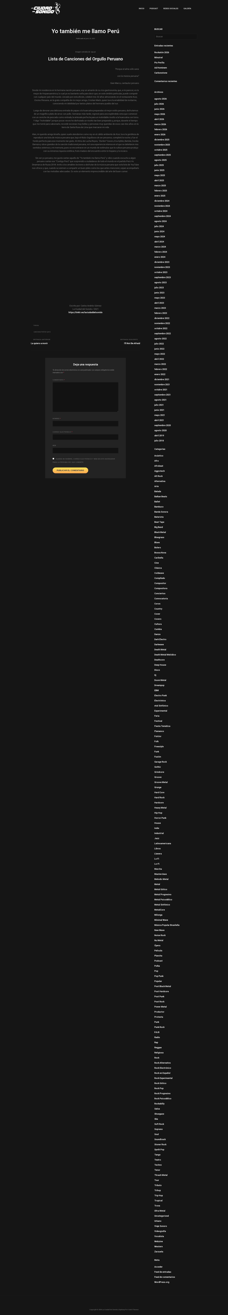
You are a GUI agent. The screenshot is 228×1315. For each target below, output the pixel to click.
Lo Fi (156, 858)
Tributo (158, 1185)
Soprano (158, 1129)
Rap (156, 1042)
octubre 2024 (160, 211)
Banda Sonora (161, 512)
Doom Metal (160, 680)
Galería (187, 8)
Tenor (157, 1170)
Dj (155, 675)
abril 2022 (159, 359)
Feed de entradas (162, 1272)
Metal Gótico (160, 889)
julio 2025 (159, 165)
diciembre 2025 (161, 139)
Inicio (141, 8)
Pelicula (158, 950)
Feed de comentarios (164, 1277)
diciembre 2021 (161, 379)
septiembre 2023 (162, 277)
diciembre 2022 (161, 318)
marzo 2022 (160, 364)
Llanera (158, 853)
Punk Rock (159, 1027)
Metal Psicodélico (163, 899)
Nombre (57, 418)
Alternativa (159, 481)
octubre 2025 (160, 150)
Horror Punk (160, 818)
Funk (156, 751)
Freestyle (159, 746)
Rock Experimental (163, 1078)
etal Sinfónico (161, 705)
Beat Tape (159, 522)
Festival (158, 721)
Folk (156, 741)
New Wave (159, 930)
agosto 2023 (160, 282)
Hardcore (159, 802)
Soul (156, 1134)
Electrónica (160, 700)
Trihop (157, 1190)
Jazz (156, 838)
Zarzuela (158, 1251)
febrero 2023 (160, 313)
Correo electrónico (62, 432)
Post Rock (159, 1001)
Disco (157, 670)
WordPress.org (161, 1282)
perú (48, 332)
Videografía (160, 1231)
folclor (44, 332)
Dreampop (159, 685)
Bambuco (159, 506)
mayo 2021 (159, 415)
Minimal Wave (161, 920)
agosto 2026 (160, 99)
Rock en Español (162, 1073)
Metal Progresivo (162, 894)
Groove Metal (161, 782)
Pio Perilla (159, 62)
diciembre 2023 (161, 262)
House (157, 823)
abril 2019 (159, 435)
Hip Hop (158, 813)
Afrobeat (158, 466)
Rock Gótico (160, 1083)
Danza (157, 634)
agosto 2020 (160, 430)
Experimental (160, 711)
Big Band (158, 527)
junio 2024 (159, 231)
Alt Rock (158, 476)
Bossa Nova (160, 552)
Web (54, 445)
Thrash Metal (161, 1175)
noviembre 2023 (162, 267)
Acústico (158, 455)
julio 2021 (159, 405)
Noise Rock (160, 935)
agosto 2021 (160, 400)
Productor (159, 1012)
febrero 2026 (160, 129)
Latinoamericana (162, 843)
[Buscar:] (175, 36)
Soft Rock (159, 1124)
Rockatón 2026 (161, 52)
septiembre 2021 (162, 394)
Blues (157, 542)
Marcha (158, 869)
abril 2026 (159, 119)
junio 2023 (159, 292)
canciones (37, 332)
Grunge (157, 787)
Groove (158, 777)
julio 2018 (159, 440)
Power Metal (160, 1006)
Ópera (157, 945)
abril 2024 (159, 241)
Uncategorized (161, 1216)
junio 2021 (159, 410)
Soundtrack (160, 1139)
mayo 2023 (159, 298)
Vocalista (159, 1236)
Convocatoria (161, 598)
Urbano (157, 1221)
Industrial (159, 833)
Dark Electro (160, 639)
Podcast (154, 8)
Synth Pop (159, 1149)
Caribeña (158, 557)
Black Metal (160, 532)
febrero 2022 (160, 369)
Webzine (158, 1241)
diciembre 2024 (161, 201)
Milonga (158, 915)
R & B (156, 1032)
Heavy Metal (160, 807)
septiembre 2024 (162, 216)
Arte (156, 486)
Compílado (159, 578)
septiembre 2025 (162, 155)
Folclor (36, 325)
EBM (156, 690)
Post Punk (159, 996)
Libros (157, 848)
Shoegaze (159, 1114)
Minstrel (158, 57)
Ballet (157, 501)
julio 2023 (159, 287)
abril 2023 (159, 303)
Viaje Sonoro (160, 1226)
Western (158, 1246)
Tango (157, 1154)
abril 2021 (159, 420)
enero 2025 (159, 195)
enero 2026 (159, 134)
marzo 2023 (160, 308)
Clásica (158, 568)
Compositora (160, 588)
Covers (157, 619)
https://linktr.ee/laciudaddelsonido (85, 312)
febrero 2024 (160, 252)
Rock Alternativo (162, 1063)
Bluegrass (159, 537)
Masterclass (160, 874)
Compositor (160, 583)
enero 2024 (159, 257)
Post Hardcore (161, 991)
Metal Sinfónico (162, 904)
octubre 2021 (160, 389)
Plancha (158, 955)
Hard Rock (159, 797)
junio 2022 (159, 349)
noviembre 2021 (162, 384)
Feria (156, 716)
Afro (156, 461)
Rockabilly (159, 1103)
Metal (157, 884)
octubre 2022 (160, 328)
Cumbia (158, 629)
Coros (157, 603)
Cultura (158, 624)
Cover (157, 614)
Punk (156, 1022)
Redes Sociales (170, 8)
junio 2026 (159, 109)
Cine (156, 563)
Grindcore (159, 772)
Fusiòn (157, 756)
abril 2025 (159, 180)
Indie (156, 828)
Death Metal (160, 649)
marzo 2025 (160, 185)
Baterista (159, 517)
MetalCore (159, 910)
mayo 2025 (159, 175)
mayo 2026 (159, 114)
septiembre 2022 (162, 333)
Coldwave (159, 573)
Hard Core (159, 792)
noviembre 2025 (162, 144)
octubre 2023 (160, 272)
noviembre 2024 (162, 206)
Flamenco (159, 731)
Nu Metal (158, 940)
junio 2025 (159, 170)
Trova (157, 1205)
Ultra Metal (159, 1211)
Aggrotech (159, 471)
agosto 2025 (160, 160)
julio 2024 (159, 226)
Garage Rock (160, 762)
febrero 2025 (160, 190)
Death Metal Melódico (165, 654)
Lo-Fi (156, 864)
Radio (157, 1037)
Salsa (157, 1108)
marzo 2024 (160, 246)
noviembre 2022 (162, 323)
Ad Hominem (160, 67)
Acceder (158, 1267)
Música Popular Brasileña (166, 925)
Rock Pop (159, 1088)
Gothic (157, 767)
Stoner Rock (160, 1144)
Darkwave (159, 644)
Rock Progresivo (162, 1093)
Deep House (160, 665)
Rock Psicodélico (162, 1098)
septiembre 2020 (162, 425)
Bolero (157, 547)
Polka (157, 966)
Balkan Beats (160, 496)
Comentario (59, 380)
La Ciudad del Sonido (110, 1309)
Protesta (158, 1017)
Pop (156, 971)
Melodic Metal (161, 879)
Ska (156, 1119)
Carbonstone (160, 73)
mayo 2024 (159, 236)
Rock (156, 1057)
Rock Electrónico (162, 1068)
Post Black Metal (162, 986)
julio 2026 (159, 104)
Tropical (158, 1200)
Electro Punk (160, 695)
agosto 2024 (160, 221)
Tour (156, 1180)
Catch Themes (133, 1309)
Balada (157, 491)
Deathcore (159, 660)
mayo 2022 (159, 354)
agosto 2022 (160, 338)
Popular (158, 981)
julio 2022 (159, 343)
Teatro (157, 1160)
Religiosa (159, 1052)
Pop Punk (158, 976)
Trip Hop (158, 1195)
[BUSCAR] (196, 8)
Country (158, 608)
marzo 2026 (160, 124)
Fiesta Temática (162, 726)
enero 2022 (159, 374)
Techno (158, 1165)
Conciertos (159, 593)
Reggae (158, 1047)
